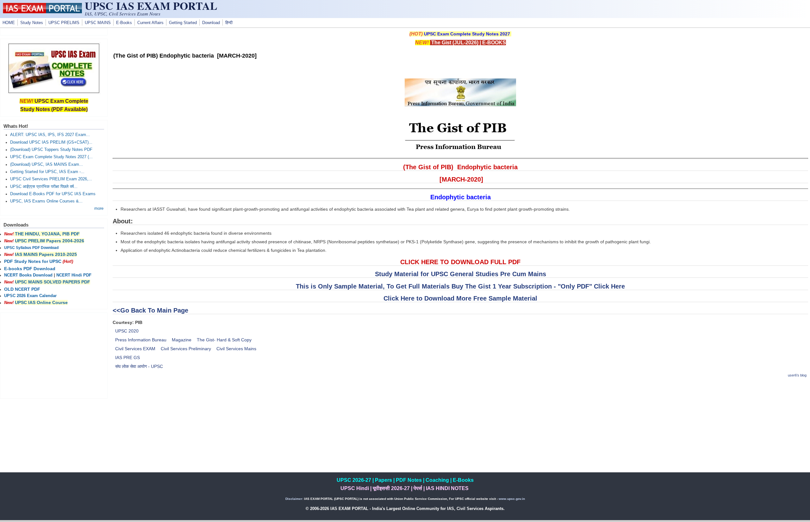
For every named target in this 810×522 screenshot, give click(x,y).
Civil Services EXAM (135, 348)
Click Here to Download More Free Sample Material (460, 298)
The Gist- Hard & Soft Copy (224, 339)
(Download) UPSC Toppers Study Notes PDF (51, 149)
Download (211, 23)
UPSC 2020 (127, 330)
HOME (9, 23)
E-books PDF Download (29, 268)
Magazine (181, 339)
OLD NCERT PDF (22, 289)
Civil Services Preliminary (186, 348)
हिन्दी (229, 23)
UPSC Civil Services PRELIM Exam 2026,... (51, 179)
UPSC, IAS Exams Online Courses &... (46, 201)
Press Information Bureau (140, 339)
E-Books (124, 23)
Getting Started (183, 23)
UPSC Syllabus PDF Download (31, 247)
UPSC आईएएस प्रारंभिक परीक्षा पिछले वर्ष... (44, 186)
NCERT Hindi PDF (73, 275)
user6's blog (797, 375)
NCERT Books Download (28, 275)
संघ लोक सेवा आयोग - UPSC (139, 366)
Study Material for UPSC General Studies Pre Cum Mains (460, 273)
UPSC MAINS (98, 23)
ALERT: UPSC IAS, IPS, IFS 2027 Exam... (50, 135)
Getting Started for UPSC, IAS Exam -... (47, 172)
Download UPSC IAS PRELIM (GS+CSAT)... (51, 142)
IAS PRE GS (127, 357)
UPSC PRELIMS (63, 23)
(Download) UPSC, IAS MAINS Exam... (46, 164)
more (98, 208)
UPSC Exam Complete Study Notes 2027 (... (51, 157)
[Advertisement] (460, 428)
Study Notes (31, 23)
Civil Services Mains (236, 348)
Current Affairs (150, 23)
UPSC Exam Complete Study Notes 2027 (467, 33)
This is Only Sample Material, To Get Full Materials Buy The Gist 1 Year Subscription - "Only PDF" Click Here (460, 286)
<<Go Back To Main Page (150, 310)
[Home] (42, 11)
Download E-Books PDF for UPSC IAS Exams (53, 194)
